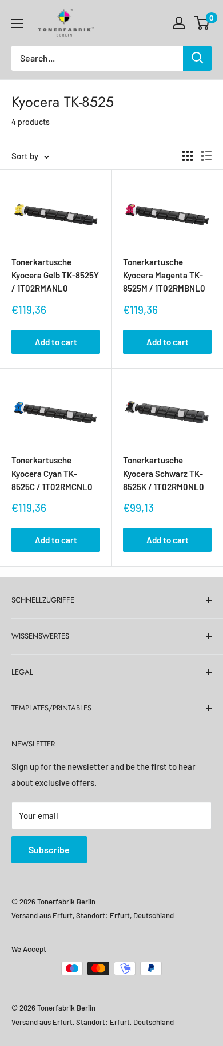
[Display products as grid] (187, 156)
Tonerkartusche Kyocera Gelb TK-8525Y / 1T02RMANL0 (55, 275)
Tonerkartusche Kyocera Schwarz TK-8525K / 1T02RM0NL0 (163, 473)
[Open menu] (17, 23)
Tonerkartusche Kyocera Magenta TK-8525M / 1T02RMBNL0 (164, 275)
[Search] (197, 58)
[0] (202, 23)
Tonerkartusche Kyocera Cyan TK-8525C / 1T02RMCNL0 (52, 473)
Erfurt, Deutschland (142, 915)
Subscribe (49, 849)
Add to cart (56, 342)
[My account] (179, 23)
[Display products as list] (206, 156)
